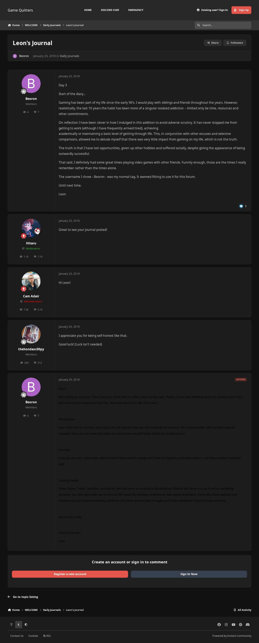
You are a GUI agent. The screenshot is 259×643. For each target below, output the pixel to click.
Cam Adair (31, 296)
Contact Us (16, 636)
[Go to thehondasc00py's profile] (31, 334)
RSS (48, 636)
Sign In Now (188, 574)
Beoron (24, 56)
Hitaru (31, 243)
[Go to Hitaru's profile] (31, 228)
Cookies (33, 636)
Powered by (231, 636)
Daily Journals (69, 56)
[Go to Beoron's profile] (15, 56)
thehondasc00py (31, 349)
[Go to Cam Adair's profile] (31, 281)
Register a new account (70, 574)
